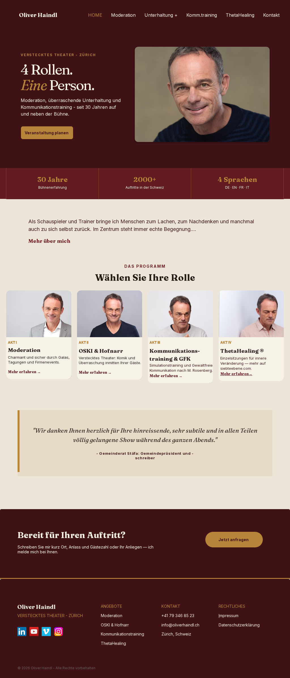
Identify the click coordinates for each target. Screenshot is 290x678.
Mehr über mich (49, 241)
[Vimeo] (46, 631)
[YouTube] (34, 631)
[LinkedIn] (21, 631)
